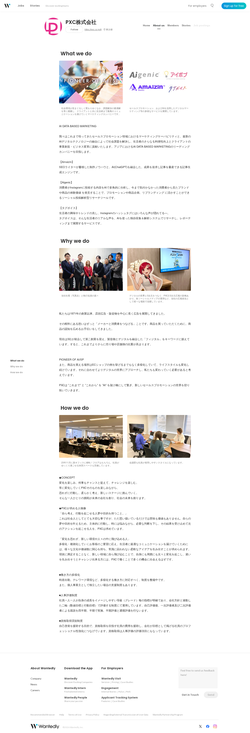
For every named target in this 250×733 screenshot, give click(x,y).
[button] (43, 668)
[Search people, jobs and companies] (212, 5)
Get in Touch (190, 695)
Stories (186, 25)
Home (146, 25)
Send (211, 695)
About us (159, 25)
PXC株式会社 (81, 22)
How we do (16, 372)
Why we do (16, 366)
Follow (74, 29)
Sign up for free (234, 6)
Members (173, 25)
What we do (17, 360)
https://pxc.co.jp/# (93, 29)
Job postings (201, 25)
